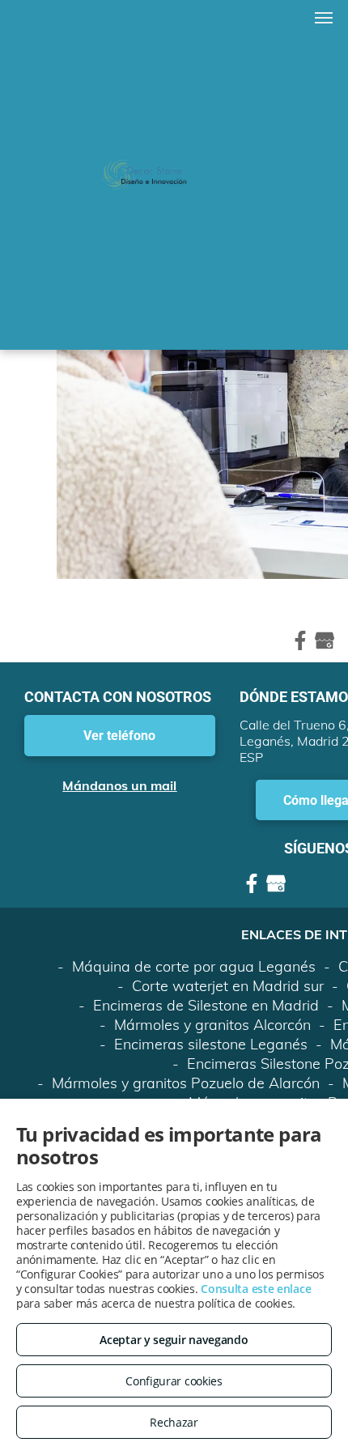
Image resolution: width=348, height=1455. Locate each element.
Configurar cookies (174, 1381)
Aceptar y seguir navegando (174, 1339)
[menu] (324, 18)
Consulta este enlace (256, 1288)
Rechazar (174, 1422)
